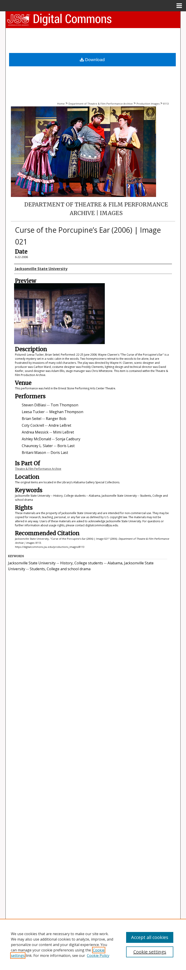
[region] (93, 944)
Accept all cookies (149, 937)
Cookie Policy (98, 955)
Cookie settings (149, 952)
